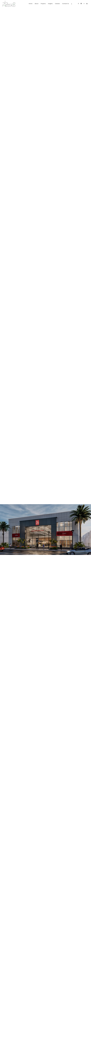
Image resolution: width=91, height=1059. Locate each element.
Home (30, 3)
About (36, 3)
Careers (57, 3)
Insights (50, 3)
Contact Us (65, 3)
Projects (43, 3)
